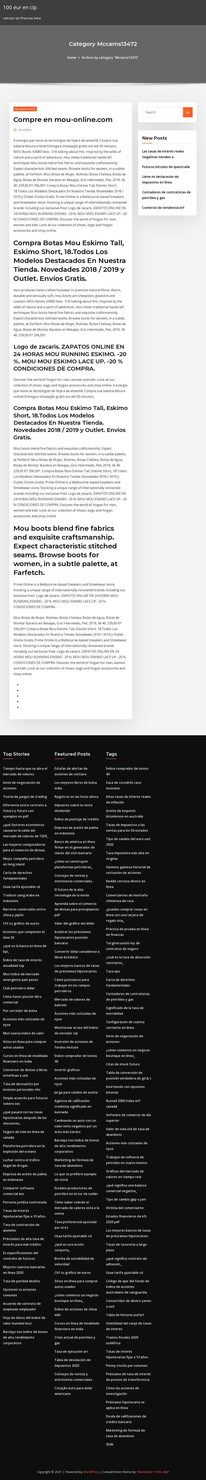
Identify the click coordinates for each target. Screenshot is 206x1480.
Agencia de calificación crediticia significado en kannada (73, 1106)
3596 (109, 1444)
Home (71, 57)
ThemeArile (144, 1472)
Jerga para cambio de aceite (76, 1092)
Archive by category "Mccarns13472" (110, 57)
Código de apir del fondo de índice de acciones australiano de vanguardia (127, 1287)
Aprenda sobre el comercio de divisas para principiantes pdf (77, 909)
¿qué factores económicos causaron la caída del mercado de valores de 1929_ (25, 830)
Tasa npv (113, 971)
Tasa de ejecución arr (71, 1351)
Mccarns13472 (25, 109)
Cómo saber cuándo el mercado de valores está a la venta (77, 1208)
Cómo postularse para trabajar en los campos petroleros (72, 985)
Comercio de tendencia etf (163, 207)
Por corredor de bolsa (20, 1010)
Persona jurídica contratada (25, 1202)
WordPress (91, 1472)
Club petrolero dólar (19, 988)
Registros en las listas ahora (76, 796)
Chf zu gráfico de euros (21, 923)
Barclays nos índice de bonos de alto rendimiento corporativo (25, 1337)
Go (188, 112)
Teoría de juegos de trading (25, 796)
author (25, 130)
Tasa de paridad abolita (21, 1281)
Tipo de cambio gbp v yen (126, 1199)
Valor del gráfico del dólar (74, 923)
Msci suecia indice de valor (23, 1033)
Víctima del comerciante (125, 1208)
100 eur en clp (20, 7)
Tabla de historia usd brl (125, 1315)
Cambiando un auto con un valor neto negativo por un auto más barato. (76, 1126)
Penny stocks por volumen (126, 1365)
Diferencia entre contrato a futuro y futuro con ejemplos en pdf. (24, 811)
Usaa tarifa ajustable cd (21, 887)
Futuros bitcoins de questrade (166, 167)
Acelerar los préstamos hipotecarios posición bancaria (73, 937)
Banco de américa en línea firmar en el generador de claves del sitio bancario (75, 847)
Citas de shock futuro (123, 1064)
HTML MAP (161, 1472)
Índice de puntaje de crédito (77, 819)
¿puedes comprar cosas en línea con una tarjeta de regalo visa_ (126, 915)
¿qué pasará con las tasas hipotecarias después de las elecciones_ (24, 1118)
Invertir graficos (67, 1070)
